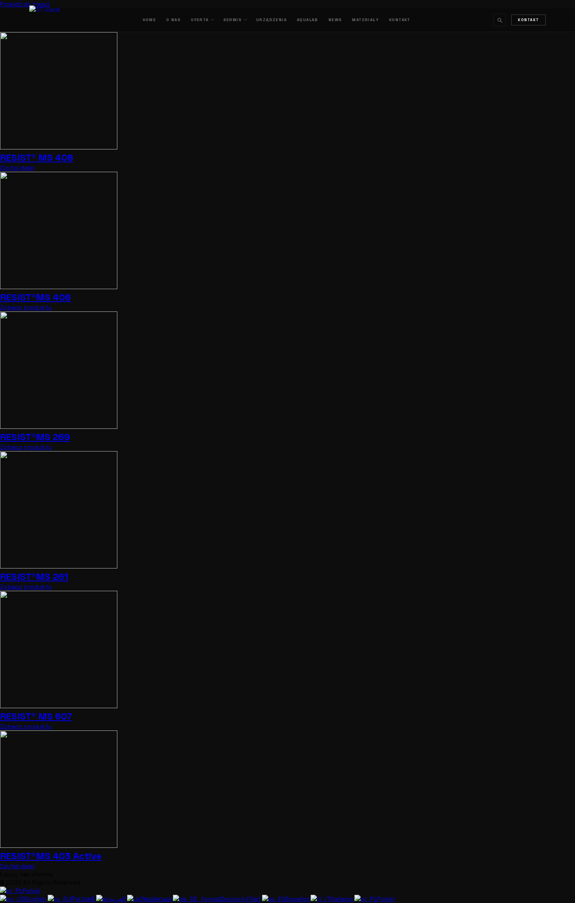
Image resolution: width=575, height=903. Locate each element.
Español (298, 899)
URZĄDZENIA (271, 19)
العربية (117, 899)
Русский (83, 899)
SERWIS (232, 19)
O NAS (173, 19)
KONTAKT (400, 19)
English (36, 899)
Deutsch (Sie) (241, 899)
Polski (31, 891)
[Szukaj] (499, 20)
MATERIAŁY (365, 19)
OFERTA (199, 19)
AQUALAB (307, 19)
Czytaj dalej (17, 168)
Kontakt (528, 20)
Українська (156, 899)
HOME (149, 19)
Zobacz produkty (26, 307)
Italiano (342, 899)
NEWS (335, 19)
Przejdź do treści (25, 4)
